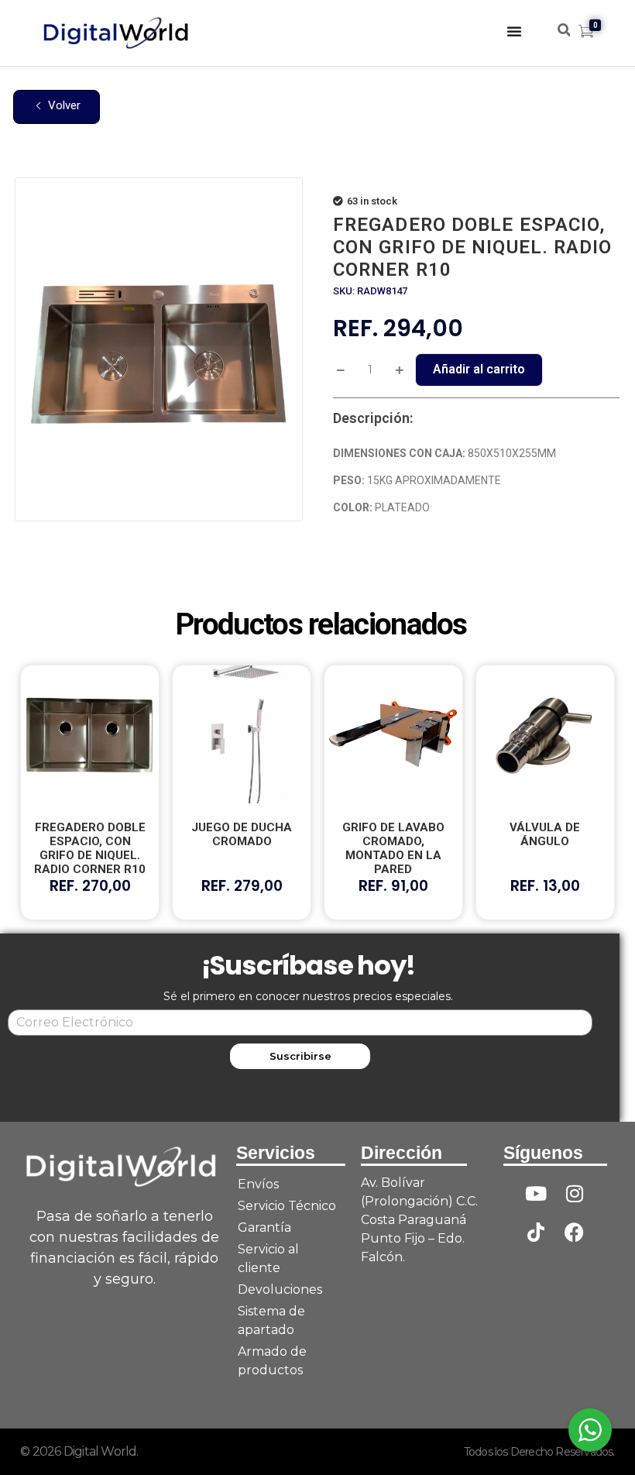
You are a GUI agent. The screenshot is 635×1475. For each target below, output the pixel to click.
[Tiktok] (536, 1231)
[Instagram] (574, 1193)
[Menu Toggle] (514, 31)
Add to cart (479, 370)
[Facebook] (574, 1231)
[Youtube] (536, 1193)
